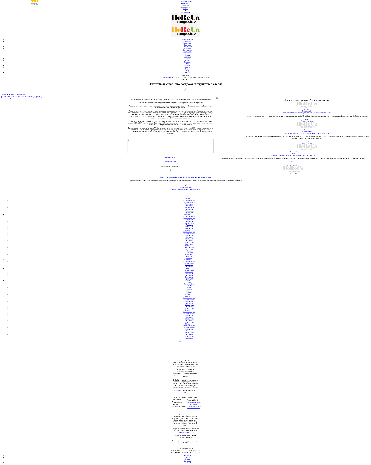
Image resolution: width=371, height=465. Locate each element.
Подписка (186, 5)
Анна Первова (192, 404)
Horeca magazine (170, 157)
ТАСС (293, 153)
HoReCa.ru (177, 390)
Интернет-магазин (185, 1)
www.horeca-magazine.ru (185, 432)
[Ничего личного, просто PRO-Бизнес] (185, 93)
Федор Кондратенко (194, 406)
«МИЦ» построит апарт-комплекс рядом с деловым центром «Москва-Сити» (185, 177)
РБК (293, 175)
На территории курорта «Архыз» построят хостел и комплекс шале (307, 133)
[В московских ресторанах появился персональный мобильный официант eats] (185, 96)
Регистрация (185, 12)
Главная (164, 77)
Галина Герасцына (193, 408)
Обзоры (170, 77)
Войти (185, 9)
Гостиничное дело (171, 161)
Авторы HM (186, 3)
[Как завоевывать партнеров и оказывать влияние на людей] (185, 94)
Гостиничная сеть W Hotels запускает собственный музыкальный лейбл (307, 113)
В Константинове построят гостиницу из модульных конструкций (293, 155)
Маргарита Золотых (194, 402)
